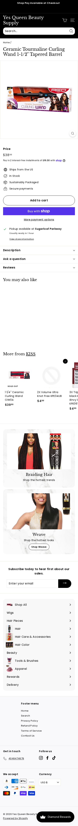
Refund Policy (29, 725)
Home (6, 42)
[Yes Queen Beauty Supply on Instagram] (41, 758)
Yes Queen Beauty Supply (23, 20)
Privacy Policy (29, 720)
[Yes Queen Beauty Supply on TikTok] (54, 758)
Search (25, 715)
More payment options (39, 219)
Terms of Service (31, 731)
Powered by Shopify (15, 818)
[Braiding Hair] (39, 451)
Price (7, 149)
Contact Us (28, 735)
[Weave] (39, 511)
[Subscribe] (64, 583)
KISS (31, 354)
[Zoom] (72, 133)
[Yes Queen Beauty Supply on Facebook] (47, 758)
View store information (21, 239)
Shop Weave (39, 546)
